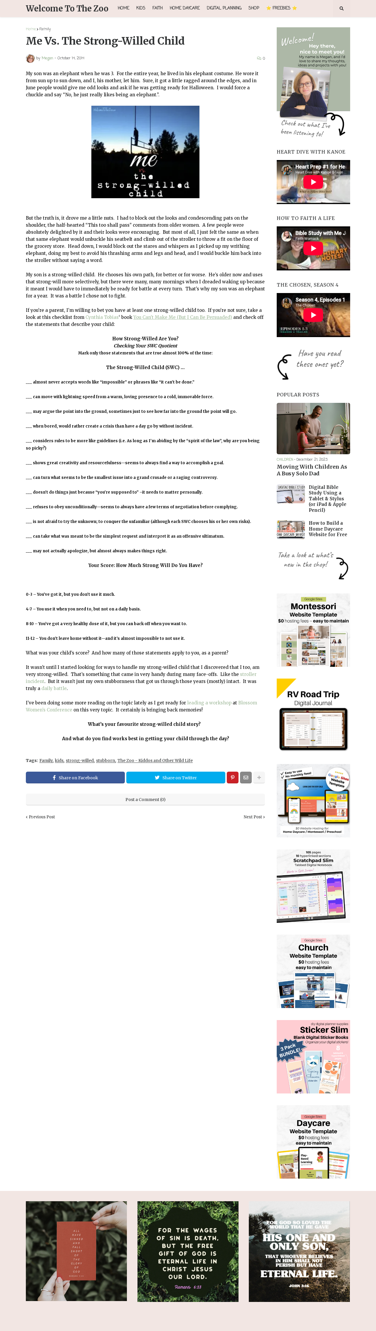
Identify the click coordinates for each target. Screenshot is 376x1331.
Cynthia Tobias (102, 317)
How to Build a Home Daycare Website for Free (328, 528)
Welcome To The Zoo (67, 9)
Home (31, 29)
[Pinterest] (233, 777)
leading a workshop (209, 703)
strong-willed (80, 760)
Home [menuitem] (123, 8)
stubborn (105, 760)
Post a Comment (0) (145, 799)
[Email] (246, 777)
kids (59, 760)
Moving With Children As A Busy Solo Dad (312, 470)
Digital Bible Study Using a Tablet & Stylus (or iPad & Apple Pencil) (327, 498)
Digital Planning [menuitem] (224, 8)
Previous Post (42, 817)
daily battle (54, 688)
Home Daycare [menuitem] (185, 8)
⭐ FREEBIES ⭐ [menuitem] (281, 8)
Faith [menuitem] (157, 8)
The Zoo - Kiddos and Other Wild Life (155, 760)
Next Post (253, 817)
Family (45, 29)
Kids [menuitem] (140, 8)
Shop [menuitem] (254, 8)
